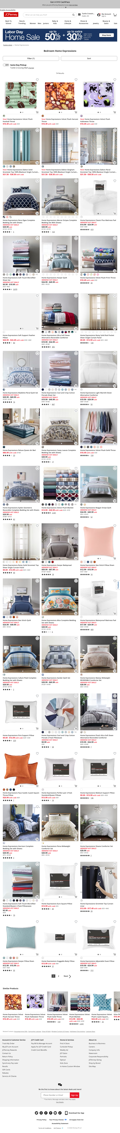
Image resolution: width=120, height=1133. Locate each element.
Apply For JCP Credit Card (41, 1047)
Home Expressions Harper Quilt (54, 278)
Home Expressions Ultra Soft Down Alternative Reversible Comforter (56, 336)
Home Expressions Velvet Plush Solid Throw (98, 450)
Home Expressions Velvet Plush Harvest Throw (60, 120)
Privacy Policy (41, 1120)
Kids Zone (64, 1063)
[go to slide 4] (61, 7)
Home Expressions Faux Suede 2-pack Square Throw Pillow (21, 794)
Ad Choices (57, 1128)
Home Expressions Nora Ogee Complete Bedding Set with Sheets (19, 221)
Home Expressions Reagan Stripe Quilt (95, 508)
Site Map (92, 1066)
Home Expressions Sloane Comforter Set (96, 846)
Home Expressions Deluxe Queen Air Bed (19, 450)
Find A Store (64, 1043)
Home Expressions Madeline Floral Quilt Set (20, 393)
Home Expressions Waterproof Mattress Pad (98, 620)
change (31, 68)
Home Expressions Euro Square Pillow (57, 904)
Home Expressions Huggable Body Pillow (58, 961)
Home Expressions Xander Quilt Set (56, 678)
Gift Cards (6, 1070)
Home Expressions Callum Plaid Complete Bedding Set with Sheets (19, 679)
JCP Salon (63, 1053)
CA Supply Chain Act (76, 1120)
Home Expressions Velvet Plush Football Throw (18, 120)
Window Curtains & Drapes (60, 1031)
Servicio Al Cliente (9, 1076)
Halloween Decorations (77, 1031)
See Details (60, 1102)
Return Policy (7, 1056)
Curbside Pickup (66, 1047)
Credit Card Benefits (39, 1050)
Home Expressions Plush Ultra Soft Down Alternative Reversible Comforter (96, 736)
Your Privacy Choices (56, 1120)
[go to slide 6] (65, 7)
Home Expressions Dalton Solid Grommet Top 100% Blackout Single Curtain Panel (20, 171)
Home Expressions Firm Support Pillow (18, 735)
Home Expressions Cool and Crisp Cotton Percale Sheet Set (58, 394)
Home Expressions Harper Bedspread (57, 565)
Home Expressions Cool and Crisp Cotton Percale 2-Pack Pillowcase (58, 736)
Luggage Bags (90, 1031)
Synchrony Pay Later (10, 1063)
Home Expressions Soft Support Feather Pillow (19, 336)
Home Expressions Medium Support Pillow (97, 793)
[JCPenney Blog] (60, 1113)
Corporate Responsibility (98, 1056)
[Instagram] (41, 1113)
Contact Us (6, 1053)
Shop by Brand (94, 1063)
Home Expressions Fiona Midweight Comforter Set (56, 847)
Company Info (94, 1050)
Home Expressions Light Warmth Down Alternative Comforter (96, 394)
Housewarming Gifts (20, 1031)
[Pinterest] (51, 1113)
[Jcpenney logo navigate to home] (11, 14)
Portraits (63, 1056)
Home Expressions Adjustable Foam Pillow (97, 961)
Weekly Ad (64, 1050)
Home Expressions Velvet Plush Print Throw (98, 278)
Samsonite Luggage (34, 1031)
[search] (74, 15)
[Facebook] (46, 1113)
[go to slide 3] (59, 7)
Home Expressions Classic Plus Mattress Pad (98, 220)
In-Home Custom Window (70, 1066)
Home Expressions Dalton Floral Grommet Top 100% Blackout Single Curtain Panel (97, 171)
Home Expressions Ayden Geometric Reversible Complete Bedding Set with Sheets (21, 509)
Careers (92, 1047)
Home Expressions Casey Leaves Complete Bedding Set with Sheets (59, 451)
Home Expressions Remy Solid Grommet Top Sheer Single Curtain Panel (21, 566)
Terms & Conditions (44, 1128)
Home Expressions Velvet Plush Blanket (57, 508)
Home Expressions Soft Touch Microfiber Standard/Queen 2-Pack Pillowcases (19, 905)
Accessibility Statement (60, 1123)
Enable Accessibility (7, 10)
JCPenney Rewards (9, 1050)
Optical (63, 1060)
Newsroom (93, 1053)
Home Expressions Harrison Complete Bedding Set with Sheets (18, 847)
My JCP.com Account (10, 1047)
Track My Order (8, 1043)
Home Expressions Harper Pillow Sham (18, 961)
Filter (31, 58)
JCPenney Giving (95, 1060)
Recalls (5, 1066)
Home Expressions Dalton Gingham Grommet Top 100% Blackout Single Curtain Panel (59, 171)
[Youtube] (55, 1113)
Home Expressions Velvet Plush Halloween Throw (95, 120)
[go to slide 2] (57, 7)
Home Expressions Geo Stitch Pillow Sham (97, 565)
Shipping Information (10, 1060)
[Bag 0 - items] (114, 15)
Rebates (5, 1073)
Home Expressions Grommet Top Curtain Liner (96, 905)
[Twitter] (36, 1113)
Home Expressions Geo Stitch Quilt (17, 620)
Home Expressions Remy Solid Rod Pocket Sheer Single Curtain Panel (97, 336)
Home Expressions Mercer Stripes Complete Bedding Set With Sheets (59, 221)
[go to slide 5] (63, 7)
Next (66, 976)
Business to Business (97, 1043)
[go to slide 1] (55, 7)
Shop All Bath (46, 1031)
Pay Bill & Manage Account (41, 1043)
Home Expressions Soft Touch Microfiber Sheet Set (19, 279)
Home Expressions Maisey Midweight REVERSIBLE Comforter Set (95, 679)
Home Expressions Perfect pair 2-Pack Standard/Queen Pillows (57, 794)
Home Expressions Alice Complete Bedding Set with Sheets (59, 621)
